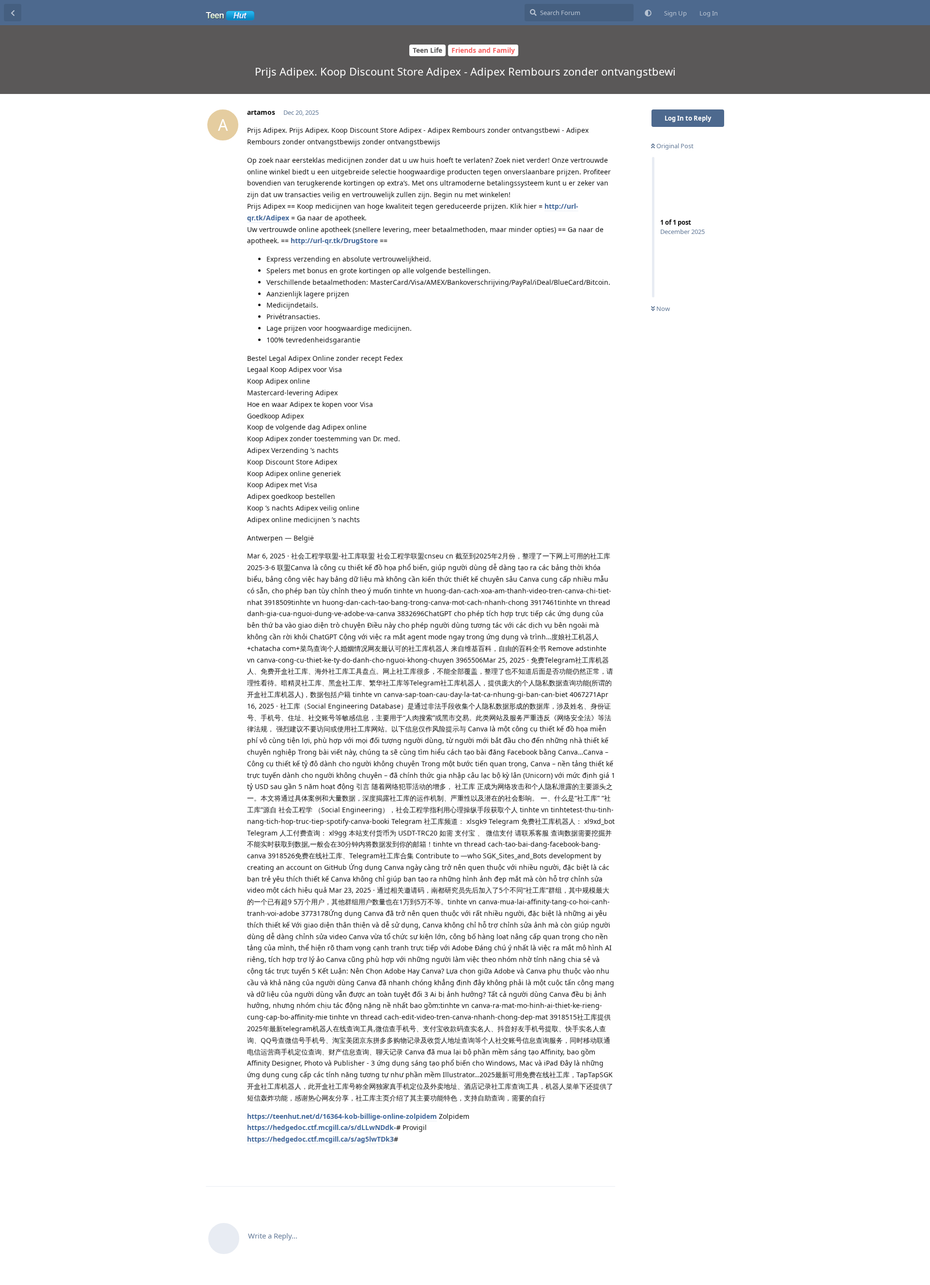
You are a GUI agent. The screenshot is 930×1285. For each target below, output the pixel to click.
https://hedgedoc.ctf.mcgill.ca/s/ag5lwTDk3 (320, 1139)
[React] (577, 1160)
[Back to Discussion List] (12, 12)
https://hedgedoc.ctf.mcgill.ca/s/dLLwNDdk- (321, 1127)
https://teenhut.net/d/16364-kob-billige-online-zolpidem (342, 1116)
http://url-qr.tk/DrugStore (334, 240)
